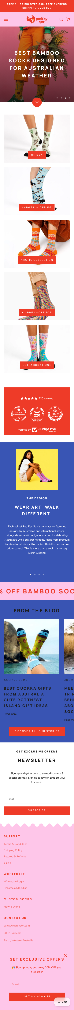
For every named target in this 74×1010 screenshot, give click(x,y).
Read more (10, 714)
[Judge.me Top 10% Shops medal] (55, 413)
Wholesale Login (14, 881)
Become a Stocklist (15, 888)
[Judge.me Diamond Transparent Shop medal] (18, 413)
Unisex (37, 155)
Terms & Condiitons (15, 844)
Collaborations (37, 365)
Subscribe (37, 810)
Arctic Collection (37, 260)
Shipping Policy (13, 850)
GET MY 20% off (37, 996)
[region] (37, 64)
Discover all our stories (36, 731)
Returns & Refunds (15, 856)
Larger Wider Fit (37, 207)
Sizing (7, 863)
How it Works (12, 907)
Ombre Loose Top (37, 312)
